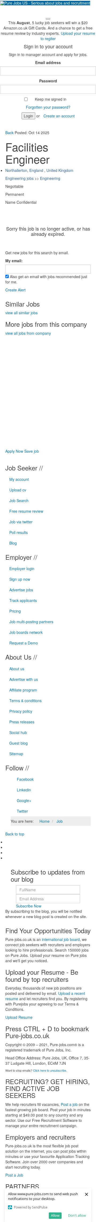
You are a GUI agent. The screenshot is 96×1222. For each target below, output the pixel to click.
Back (10, 132)
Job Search (19, 500)
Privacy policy (20, 711)
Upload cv (17, 490)
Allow (55, 1215)
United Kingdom (59, 170)
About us (16, 668)
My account (19, 479)
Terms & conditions (25, 700)
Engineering (50, 178)
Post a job (69, 1104)
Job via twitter (21, 521)
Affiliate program (23, 690)
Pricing (15, 611)
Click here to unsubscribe (49, 1070)
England (36, 170)
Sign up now (19, 579)
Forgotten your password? (48, 107)
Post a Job (14, 1175)
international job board (61, 939)
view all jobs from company (28, 333)
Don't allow (77, 1215)
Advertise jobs (21, 589)
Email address (48, 62)
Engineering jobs (19, 178)
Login (28, 115)
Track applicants (23, 600)
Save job (31, 451)
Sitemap (16, 753)
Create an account (59, 115)
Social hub (18, 732)
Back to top (14, 834)
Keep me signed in (50, 99)
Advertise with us (23, 679)
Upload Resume (19, 1017)
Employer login (21, 568)
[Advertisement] (48, 383)
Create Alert (15, 289)
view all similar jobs (21, 312)
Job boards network (26, 632)
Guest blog (18, 743)
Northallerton (16, 170)
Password (48, 80)
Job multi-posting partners (31, 621)
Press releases (21, 721)
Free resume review (26, 511)
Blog (13, 543)
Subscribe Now (28, 906)
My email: (14, 260)
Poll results (18, 532)
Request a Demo (23, 643)
